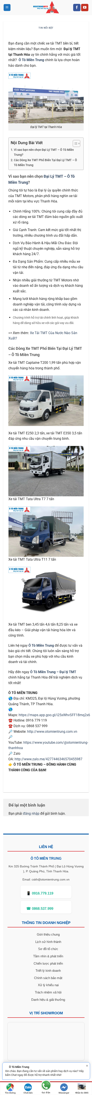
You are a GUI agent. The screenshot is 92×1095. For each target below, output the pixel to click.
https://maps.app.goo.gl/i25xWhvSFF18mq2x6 (54, 715)
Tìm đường (10, 1093)
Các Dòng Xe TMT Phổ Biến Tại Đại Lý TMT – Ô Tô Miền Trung (45, 162)
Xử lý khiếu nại (48, 985)
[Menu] (7, 7)
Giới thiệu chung (48, 934)
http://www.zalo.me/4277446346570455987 (48, 759)
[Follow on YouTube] (84, 7)
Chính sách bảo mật (48, 978)
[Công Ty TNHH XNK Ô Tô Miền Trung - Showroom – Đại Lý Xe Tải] (46, 7)
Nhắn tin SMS (81, 1093)
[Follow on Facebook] (76, 7)
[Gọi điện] (46, 1086)
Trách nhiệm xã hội (48, 992)
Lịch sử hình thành (48, 942)
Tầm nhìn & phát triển (48, 956)
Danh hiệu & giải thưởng (48, 999)
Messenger (64, 1093)
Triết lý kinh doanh (48, 970)
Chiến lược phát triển (48, 963)
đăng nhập (31, 813)
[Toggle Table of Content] (74, 143)
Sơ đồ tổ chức (48, 949)
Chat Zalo (28, 1093)
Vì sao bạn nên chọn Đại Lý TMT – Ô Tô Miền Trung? (44, 152)
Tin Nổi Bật (46, 27)
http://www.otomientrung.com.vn (52, 731)
